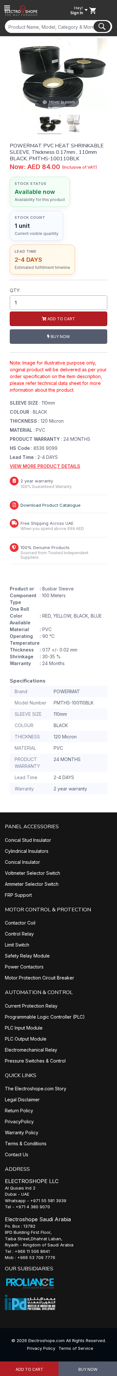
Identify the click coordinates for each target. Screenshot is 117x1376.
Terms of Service (75, 1348)
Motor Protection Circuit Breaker (39, 977)
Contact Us (16, 1154)
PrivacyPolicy (19, 1121)
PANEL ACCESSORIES (32, 826)
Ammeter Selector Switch (31, 884)
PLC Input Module (24, 1028)
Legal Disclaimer (22, 1099)
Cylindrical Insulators (26, 851)
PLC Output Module (25, 1039)
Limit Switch (17, 944)
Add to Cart (29, 1369)
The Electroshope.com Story (35, 1088)
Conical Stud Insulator (28, 840)
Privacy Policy (41, 1348)
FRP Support (18, 895)
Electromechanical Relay (31, 1050)
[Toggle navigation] (7, 8)
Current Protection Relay (31, 1006)
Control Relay (19, 934)
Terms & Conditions (25, 1143)
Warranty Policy (21, 1132)
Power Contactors (24, 966)
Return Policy (19, 1110)
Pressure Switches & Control (35, 1061)
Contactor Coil (20, 923)
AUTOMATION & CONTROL (39, 992)
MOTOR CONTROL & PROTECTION (48, 909)
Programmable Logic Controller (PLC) (45, 1017)
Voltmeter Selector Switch (32, 873)
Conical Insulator (22, 862)
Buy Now (88, 1369)
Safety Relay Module (27, 955)
